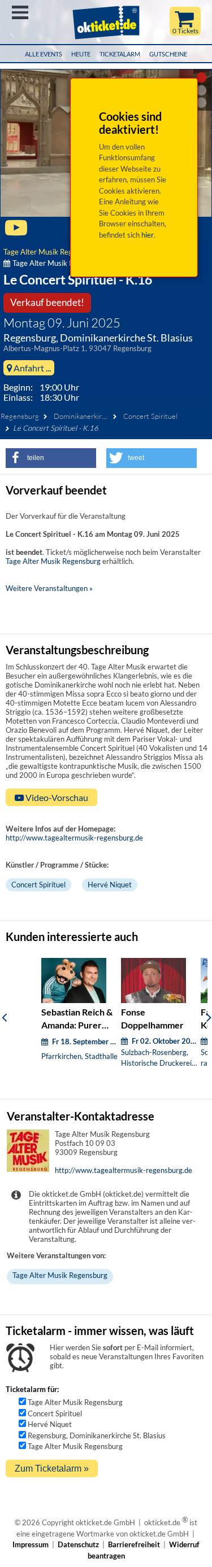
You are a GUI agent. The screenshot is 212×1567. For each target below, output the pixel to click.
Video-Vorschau (56, 797)
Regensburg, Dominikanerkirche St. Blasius (97, 1435)
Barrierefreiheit (134, 1544)
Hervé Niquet (110, 884)
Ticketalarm (119, 54)
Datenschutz (78, 1544)
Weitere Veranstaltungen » (49, 588)
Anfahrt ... (31, 367)
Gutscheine (168, 54)
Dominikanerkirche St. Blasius (100, 416)
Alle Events (43, 54)
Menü (20, 12)
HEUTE (80, 54)
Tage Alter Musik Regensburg (50, 251)
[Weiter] (208, 1017)
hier (147, 234)
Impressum (30, 1544)
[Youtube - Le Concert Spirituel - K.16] (16, 232)
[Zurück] (4, 1017)
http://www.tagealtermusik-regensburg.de (74, 837)
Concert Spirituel (150, 416)
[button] (51, 458)
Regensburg (20, 416)
